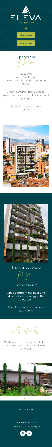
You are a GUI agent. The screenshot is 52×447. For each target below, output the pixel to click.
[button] (26, 28)
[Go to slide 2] (24, 398)
